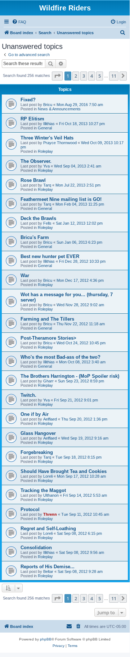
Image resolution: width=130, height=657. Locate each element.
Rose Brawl (33, 180)
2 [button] (76, 76)
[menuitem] (19, 22)
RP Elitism (32, 118)
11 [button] (113, 76)
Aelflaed (50, 419)
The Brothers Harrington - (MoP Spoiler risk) (70, 376)
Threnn (50, 514)
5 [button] (99, 76)
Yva (46, 166)
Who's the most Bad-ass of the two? (60, 357)
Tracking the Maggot (43, 490)
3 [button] (83, 76)
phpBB (45, 639)
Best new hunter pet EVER (50, 256)
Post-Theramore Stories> (48, 338)
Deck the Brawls (38, 218)
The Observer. (36, 161)
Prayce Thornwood (60, 143)
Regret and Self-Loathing (48, 528)
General (45, 128)
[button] (57, 76)
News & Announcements (59, 109)
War (25, 275)
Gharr (48, 381)
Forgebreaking (37, 452)
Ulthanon (51, 495)
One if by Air (35, 414)
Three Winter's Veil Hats (47, 138)
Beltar (48, 571)
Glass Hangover (38, 433)
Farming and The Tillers (47, 319)
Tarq (47, 185)
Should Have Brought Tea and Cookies (64, 471)
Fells (47, 223)
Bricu (47, 104)
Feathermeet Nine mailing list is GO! (61, 199)
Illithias (49, 123)
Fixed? (28, 99)
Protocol (30, 509)
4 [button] (91, 76)
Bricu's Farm (35, 237)
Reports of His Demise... (48, 566)
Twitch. (28, 395)
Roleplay (45, 151)
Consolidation (36, 547)
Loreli (48, 476)
